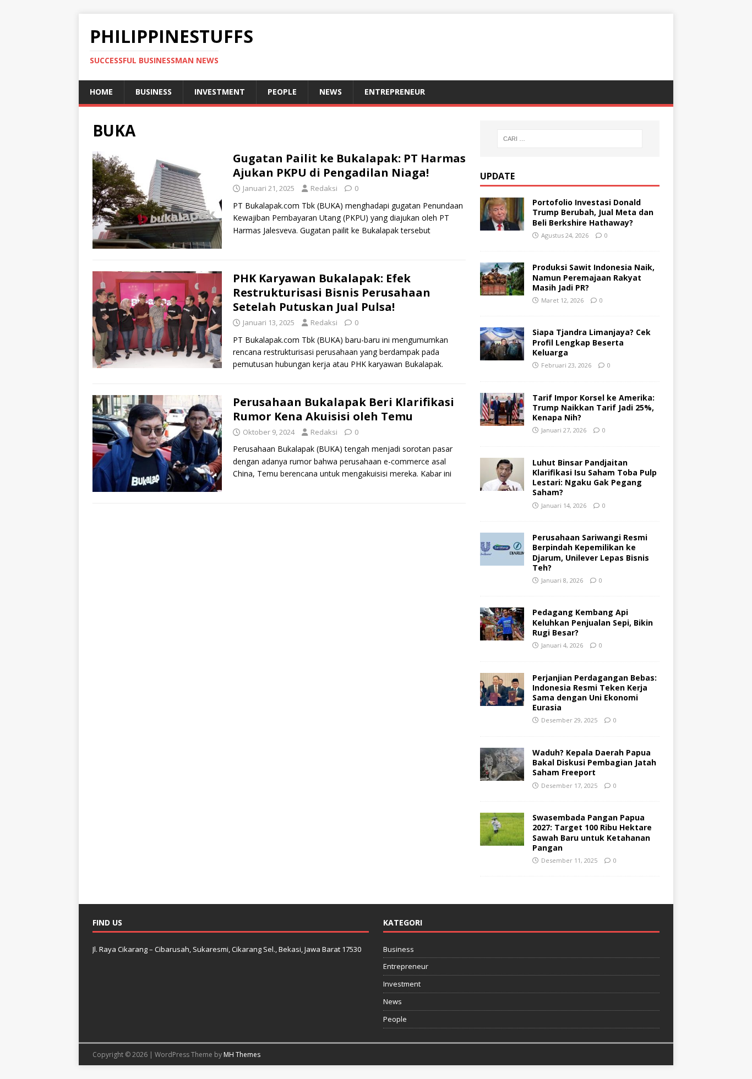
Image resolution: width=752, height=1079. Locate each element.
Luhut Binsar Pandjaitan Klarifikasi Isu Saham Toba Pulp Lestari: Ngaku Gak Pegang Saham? (594, 477)
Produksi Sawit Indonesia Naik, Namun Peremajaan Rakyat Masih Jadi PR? (593, 277)
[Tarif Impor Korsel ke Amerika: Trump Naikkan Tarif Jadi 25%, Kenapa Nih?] (502, 419)
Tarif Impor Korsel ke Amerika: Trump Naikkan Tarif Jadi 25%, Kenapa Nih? (593, 407)
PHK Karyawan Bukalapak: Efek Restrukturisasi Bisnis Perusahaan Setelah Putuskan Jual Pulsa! (332, 292)
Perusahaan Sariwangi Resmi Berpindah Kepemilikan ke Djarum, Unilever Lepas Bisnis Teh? (590, 552)
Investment (219, 91)
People (282, 91)
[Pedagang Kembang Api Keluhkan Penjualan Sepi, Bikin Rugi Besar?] (502, 634)
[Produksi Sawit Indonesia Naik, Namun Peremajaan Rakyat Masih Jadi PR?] (502, 289)
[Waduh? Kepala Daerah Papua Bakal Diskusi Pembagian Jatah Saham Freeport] (502, 774)
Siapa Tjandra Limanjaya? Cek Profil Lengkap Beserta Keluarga (591, 342)
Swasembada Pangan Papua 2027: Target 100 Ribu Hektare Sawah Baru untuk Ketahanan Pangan (592, 832)
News (330, 91)
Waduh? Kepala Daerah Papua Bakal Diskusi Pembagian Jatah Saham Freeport (594, 762)
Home (101, 91)
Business (153, 91)
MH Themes (242, 1054)
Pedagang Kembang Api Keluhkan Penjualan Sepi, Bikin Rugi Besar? (592, 622)
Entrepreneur (394, 91)
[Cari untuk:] (570, 138)
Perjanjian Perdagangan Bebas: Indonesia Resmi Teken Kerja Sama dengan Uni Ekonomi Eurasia (594, 692)
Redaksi (323, 188)
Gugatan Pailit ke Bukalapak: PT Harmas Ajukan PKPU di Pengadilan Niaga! (349, 165)
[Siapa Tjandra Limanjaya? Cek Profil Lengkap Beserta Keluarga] (502, 354)
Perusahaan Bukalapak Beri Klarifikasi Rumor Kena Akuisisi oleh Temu (343, 409)
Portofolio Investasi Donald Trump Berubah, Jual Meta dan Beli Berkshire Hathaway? (592, 212)
